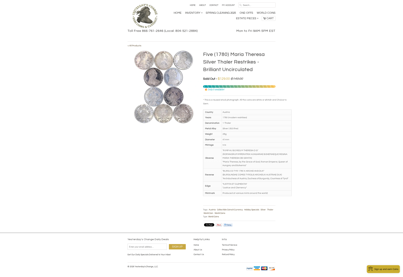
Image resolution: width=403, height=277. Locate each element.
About (202, 5)
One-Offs (246, 13)
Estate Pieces (247, 18)
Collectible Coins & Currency (230, 210)
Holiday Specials (252, 210)
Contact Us (199, 254)
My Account (228, 5)
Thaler (270, 210)
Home (193, 5)
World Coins (266, 13)
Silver (263, 210)
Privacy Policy (228, 250)
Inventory (193, 13)
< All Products (134, 46)
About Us (198, 250)
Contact (214, 5)
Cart (270, 18)
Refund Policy (228, 254)
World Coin (208, 213)
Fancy (228, 224)
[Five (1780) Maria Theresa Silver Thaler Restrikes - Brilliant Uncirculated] (164, 87)
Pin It (219, 224)
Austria (212, 210)
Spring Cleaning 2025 (221, 13)
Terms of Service (229, 245)
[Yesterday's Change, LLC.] (145, 16)
